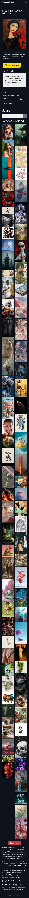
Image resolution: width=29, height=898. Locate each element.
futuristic (5, 863)
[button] (14, 843)
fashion (8, 861)
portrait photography (17, 875)
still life (12, 877)
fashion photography (17, 861)
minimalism (13, 868)
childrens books (16, 852)
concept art (21, 854)
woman (17, 95)
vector (20, 885)
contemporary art (8, 856)
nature (5, 870)
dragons (5, 858)
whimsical (6, 889)
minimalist (21, 868)
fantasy (14, 858)
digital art (19, 856)
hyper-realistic (7, 865)
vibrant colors (7, 887)
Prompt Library (7, 2)
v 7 (13, 885)
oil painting (12, 870)
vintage (16, 887)
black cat (9, 95)
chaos (15, 849)
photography (8, 872)
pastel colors (20, 870)
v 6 (13, 95)
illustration (19, 865)
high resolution (22, 863)
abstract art (6, 847)
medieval (5, 868)
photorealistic (19, 872)
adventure (14, 847)
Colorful (14, 854)
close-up (8, 854)
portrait (6, 875)
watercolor (22, 887)
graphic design (13, 863)
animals (21, 847)
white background (16, 889)
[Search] (25, 116)
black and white (7, 849)
